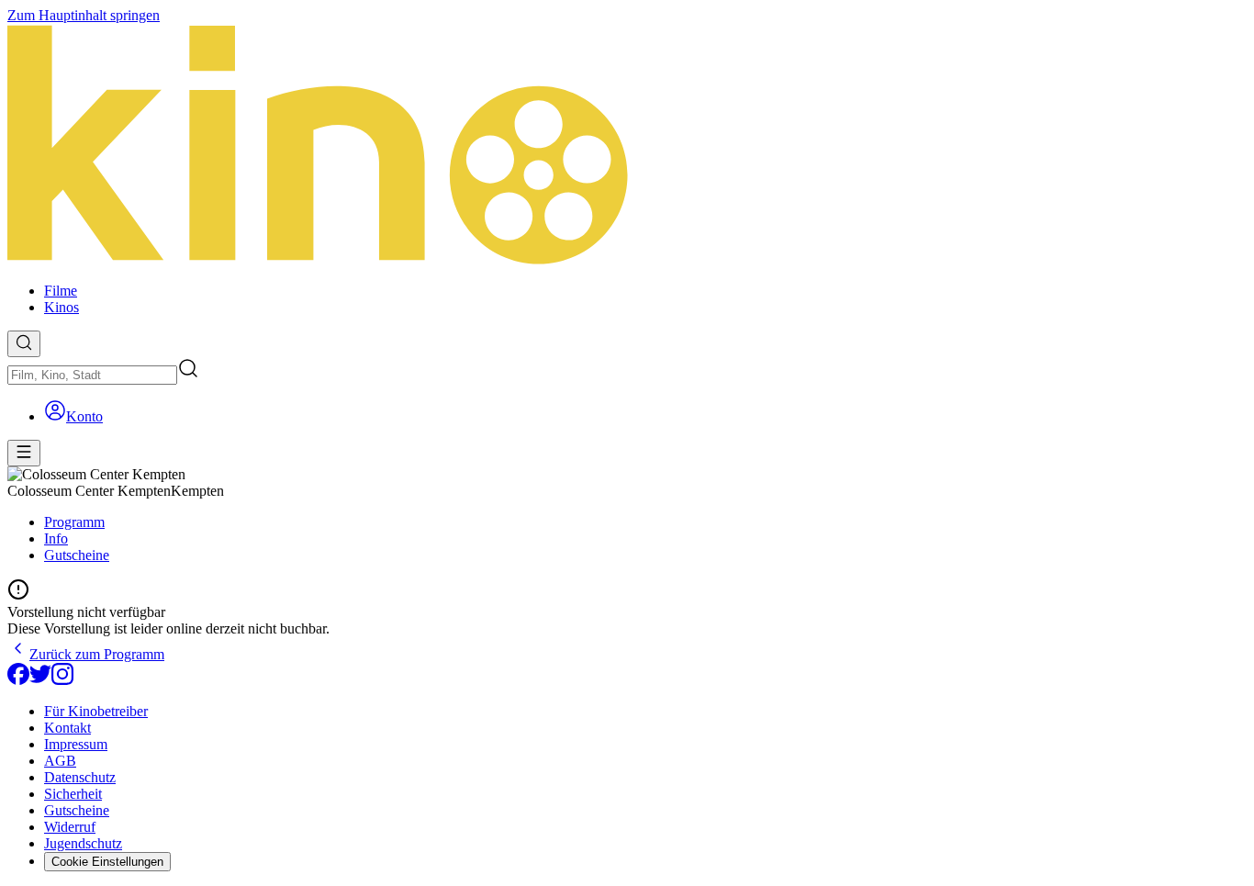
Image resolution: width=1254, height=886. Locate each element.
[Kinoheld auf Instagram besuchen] (62, 680)
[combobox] (92, 375)
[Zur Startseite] (627, 146)
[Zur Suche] (23, 344)
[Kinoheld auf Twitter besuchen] (40, 680)
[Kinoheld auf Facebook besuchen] (18, 680)
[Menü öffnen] (23, 453)
